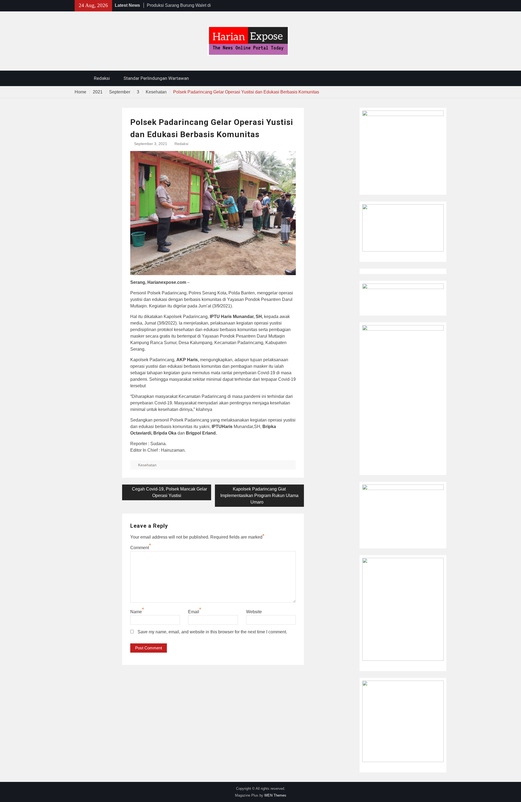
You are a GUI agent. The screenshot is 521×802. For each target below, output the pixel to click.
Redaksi (102, 78)
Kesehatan (147, 465)
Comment (139, 547)
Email (193, 611)
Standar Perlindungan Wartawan (156, 78)
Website (254, 611)
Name (136, 611)
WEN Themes (275, 795)
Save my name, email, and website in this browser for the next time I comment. (212, 632)
